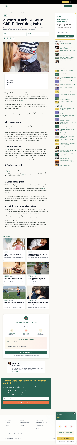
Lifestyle (8, 12)
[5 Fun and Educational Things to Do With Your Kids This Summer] (14, 292)
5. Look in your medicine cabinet (13, 86)
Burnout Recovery (39, 420)
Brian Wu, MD (7, 34)
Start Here (30, 5)
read (38, 215)
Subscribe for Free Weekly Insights (26, 402)
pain (22, 100)
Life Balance (7, 425)
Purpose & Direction (39, 423)
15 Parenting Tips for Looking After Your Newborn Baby (38, 255)
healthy (43, 188)
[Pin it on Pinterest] (7, 38)
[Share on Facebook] (4, 38)
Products (36, 5)
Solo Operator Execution (40, 428)
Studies (9, 172)
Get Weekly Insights (65, 36)
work (44, 170)
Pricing (48, 5)
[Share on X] (10, 38)
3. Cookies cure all (10, 82)
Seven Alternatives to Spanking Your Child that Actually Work (36, 279)
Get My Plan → (65, 1)
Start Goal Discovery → (66, 438)
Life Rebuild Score (8, 422)
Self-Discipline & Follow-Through (42, 422)
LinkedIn (25, 433)
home (23, 114)
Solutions (42, 5)
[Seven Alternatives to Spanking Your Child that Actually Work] (38, 268)
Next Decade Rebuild (40, 427)
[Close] (70, 2)
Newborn (7, 276)
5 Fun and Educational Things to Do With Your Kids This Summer (14, 303)
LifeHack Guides (8, 420)
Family (12, 12)
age (23, 173)
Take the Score (68, 6)
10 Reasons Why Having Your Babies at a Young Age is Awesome (38, 303)
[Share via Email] (13, 38)
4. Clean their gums (10, 84)
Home (4, 12)
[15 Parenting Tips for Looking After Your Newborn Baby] (38, 244)
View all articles (15, 371)
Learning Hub (22, 425)
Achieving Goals (8, 427)
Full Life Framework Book (24, 422)
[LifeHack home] (9, 6)
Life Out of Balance (39, 425)
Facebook (6, 433)
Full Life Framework (8, 423)
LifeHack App (22, 420)
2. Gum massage (9, 80)
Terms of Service (56, 438)
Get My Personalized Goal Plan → (26, 352)
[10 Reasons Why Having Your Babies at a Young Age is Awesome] (38, 292)
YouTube (21, 433)
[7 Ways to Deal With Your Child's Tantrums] (14, 244)
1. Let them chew (10, 78)
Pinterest (16, 433)
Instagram (11, 433)
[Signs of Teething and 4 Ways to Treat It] (14, 268)
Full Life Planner (22, 423)
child (9, 149)
